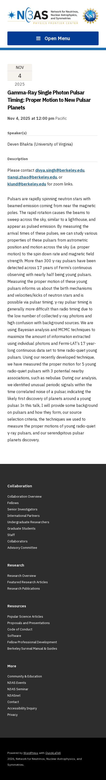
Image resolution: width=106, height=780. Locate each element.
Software (14, 636)
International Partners (23, 516)
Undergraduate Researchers (28, 522)
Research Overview (21, 576)
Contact (13, 702)
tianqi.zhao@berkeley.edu (32, 177)
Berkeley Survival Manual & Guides (32, 648)
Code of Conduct (19, 629)
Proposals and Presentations (28, 623)
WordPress (30, 753)
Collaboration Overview (24, 496)
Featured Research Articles (27, 582)
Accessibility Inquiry (22, 708)
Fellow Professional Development (32, 642)
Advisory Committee (22, 548)
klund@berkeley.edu (26, 184)
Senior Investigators (22, 509)
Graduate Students (21, 528)
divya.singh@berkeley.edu (59, 170)
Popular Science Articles (25, 616)
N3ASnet (13, 695)
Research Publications (23, 588)
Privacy (12, 715)
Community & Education (24, 676)
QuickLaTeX (53, 753)
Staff (11, 535)
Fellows (13, 503)
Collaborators (17, 541)
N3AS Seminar (17, 689)
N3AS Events (16, 683)
